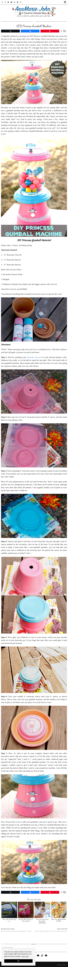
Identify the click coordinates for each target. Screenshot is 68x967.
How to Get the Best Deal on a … (9, 920)
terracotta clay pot (34, 357)
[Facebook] (17, 2)
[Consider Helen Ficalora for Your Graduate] (26, 910)
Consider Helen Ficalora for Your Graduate (26, 920)
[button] (65, 2)
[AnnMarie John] (34, 9)
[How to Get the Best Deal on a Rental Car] (9, 910)
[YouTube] (11, 2)
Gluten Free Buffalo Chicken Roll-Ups (58, 920)
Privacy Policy (62, 965)
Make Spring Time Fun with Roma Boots (51, 930)
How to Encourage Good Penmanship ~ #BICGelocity (42, 921)
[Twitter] (2, 2)
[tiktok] (42, 955)
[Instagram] (5, 2)
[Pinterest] (8, 2)
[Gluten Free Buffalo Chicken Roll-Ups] (59, 910)
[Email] (46, 955)
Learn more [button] (25, 956)
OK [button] (18, 961)
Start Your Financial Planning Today (16, 930)
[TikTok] (14, 2)
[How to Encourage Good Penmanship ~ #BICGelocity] (42, 910)
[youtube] (38, 955)
